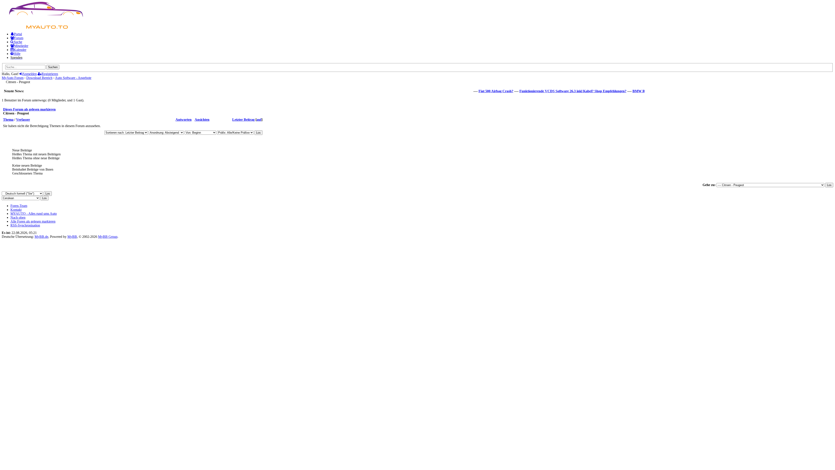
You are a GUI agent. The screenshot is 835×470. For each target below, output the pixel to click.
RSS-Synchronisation (25, 225)
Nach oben (17, 217)
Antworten (183, 119)
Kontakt (16, 210)
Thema (8, 119)
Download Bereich (39, 78)
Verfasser (23, 119)
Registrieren (50, 74)
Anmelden (29, 74)
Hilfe (16, 53)
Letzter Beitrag (243, 119)
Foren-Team (18, 206)
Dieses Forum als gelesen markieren (29, 109)
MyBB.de (41, 236)
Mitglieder (21, 46)
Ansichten (202, 119)
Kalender (20, 50)
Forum (18, 38)
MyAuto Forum (12, 78)
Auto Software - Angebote (73, 78)
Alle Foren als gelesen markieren (32, 221)
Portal (18, 34)
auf (259, 119)
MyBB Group (107, 236)
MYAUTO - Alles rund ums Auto (33, 213)
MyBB (72, 236)
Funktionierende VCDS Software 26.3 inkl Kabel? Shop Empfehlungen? (564, 91)
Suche (18, 42)
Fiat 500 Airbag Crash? (487, 91)
